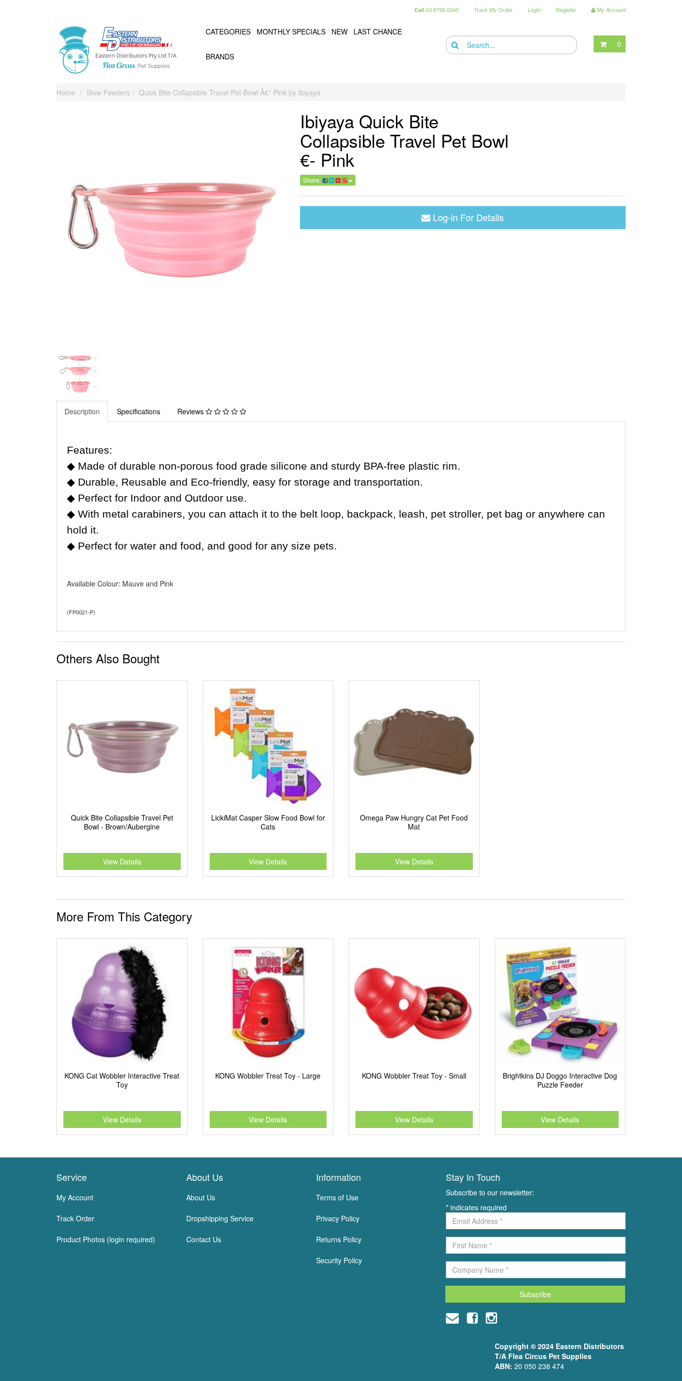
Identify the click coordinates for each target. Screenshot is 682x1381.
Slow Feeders (108, 92)
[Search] (454, 45)
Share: (313, 180)
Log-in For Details (467, 217)
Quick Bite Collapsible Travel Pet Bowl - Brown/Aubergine (122, 822)
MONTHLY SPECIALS (291, 31)
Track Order (75, 1218)
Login (534, 9)
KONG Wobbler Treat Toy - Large (268, 1076)
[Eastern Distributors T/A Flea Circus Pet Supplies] (121, 50)
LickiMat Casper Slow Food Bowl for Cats (268, 822)
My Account (74, 1197)
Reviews (191, 411)
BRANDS (220, 56)
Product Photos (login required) (105, 1239)
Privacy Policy (337, 1218)
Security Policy (339, 1260)
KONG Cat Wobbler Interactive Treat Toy (121, 1080)
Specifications (138, 411)
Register (566, 9)
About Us (200, 1197)
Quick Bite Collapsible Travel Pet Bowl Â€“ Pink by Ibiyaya (230, 92)
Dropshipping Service (220, 1218)
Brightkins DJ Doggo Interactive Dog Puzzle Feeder (560, 1080)
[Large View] (79, 373)
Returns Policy (338, 1239)
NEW (339, 31)
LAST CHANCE (377, 31)
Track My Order (493, 9)
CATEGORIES (228, 31)
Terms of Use (337, 1197)
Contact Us (203, 1239)
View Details (122, 861)
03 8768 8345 (436, 9)
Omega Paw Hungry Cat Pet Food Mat (414, 822)
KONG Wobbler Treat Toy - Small (414, 1076)
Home (65, 92)
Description (82, 411)
